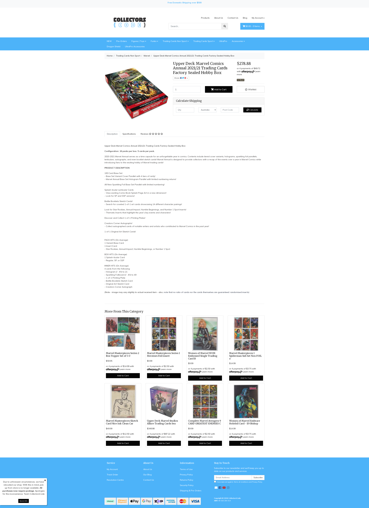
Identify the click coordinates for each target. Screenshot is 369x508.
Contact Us (233, 18)
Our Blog (147, 474)
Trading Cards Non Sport (175, 41)
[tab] (112, 134)
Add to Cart (220, 89)
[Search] (224, 26)
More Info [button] (24, 501)
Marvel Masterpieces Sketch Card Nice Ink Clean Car (122, 422)
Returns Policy (186, 480)
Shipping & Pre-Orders (190, 490)
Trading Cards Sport (203, 41)
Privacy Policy (186, 474)
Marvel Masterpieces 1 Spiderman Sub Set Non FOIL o (245, 356)
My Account (257, 18)
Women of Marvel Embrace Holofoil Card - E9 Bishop (244, 422)
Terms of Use (186, 469)
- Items (253, 26)
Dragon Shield (113, 46)
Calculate (253, 110)
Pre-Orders (121, 41)
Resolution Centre (115, 480)
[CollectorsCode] (130, 22)
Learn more (124, 369)
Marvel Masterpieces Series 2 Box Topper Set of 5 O (122, 354)
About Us (218, 18)
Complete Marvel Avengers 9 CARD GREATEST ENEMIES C (204, 422)
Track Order (112, 474)
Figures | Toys (137, 41)
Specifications (129, 134)
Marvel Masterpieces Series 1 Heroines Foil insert (163, 354)
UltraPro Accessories (135, 46)
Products (205, 18)
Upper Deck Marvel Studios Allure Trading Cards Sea (162, 422)
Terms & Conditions (241, 482)
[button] (250, 89)
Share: (177, 78)
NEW (109, 41)
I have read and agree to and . (239, 482)
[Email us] (216, 487)
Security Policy (186, 485)
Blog (245, 18)
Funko (154, 41)
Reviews (145, 134)
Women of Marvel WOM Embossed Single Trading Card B (202, 356)
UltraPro (223, 41)
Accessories (237, 41)
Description (112, 134)
